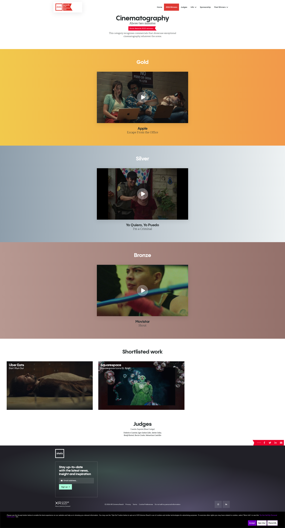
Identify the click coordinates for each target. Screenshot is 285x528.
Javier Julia (156, 433)
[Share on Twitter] (270, 443)
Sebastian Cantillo (153, 435)
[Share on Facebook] (264, 443)
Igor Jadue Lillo (144, 433)
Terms (135, 504)
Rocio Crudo (140, 435)
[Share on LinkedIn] (275, 443)
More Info (272, 523)
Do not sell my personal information (167, 504)
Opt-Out (262, 523)
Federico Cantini (130, 433)
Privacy (128, 504)
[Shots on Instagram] (218, 504)
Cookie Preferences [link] (146, 504)
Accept (252, 523)
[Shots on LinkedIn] (226, 504)
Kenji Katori (129, 435)
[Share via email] (281, 443)
